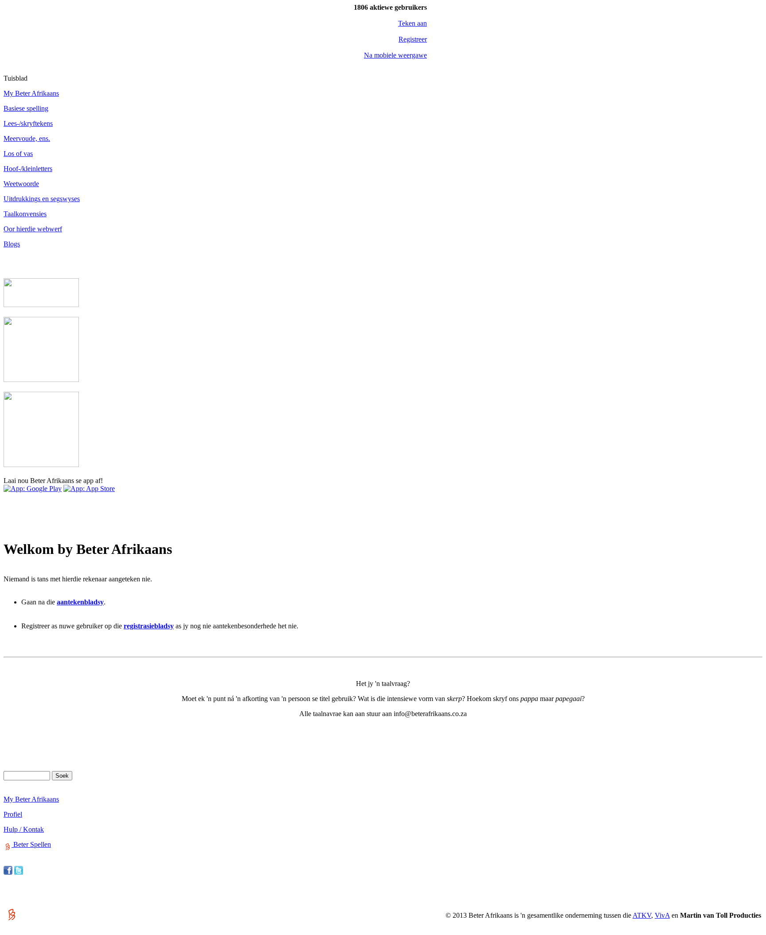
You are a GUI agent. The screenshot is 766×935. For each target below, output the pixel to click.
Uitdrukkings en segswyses (42, 199)
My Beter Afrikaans (31, 93)
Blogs (12, 244)
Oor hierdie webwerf (33, 229)
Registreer (413, 39)
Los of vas (18, 153)
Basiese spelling (26, 108)
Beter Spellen (31, 844)
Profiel (13, 814)
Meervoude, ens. (27, 138)
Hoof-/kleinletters (28, 168)
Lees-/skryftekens (28, 123)
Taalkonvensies (25, 214)
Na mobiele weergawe (395, 55)
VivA (662, 915)
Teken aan (412, 23)
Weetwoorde (21, 183)
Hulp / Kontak (24, 829)
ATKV (642, 915)
